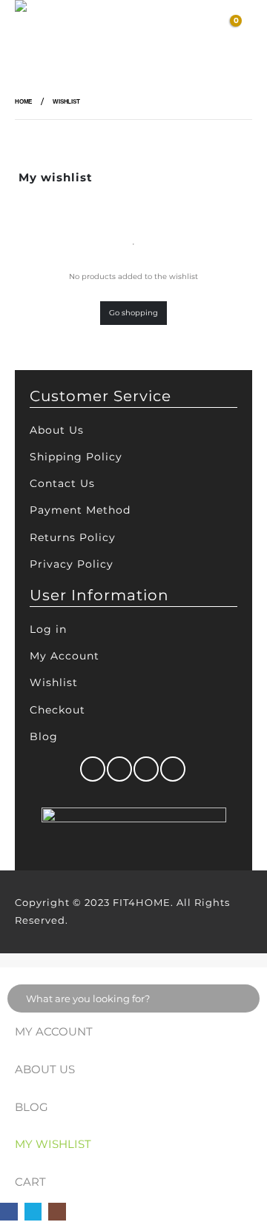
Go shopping (133, 313)
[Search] (242, 998)
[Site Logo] (52, 28)
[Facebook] (9, 1212)
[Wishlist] (195, 28)
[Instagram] (57, 1212)
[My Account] (167, 28)
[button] (119, 28)
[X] (33, 1212)
